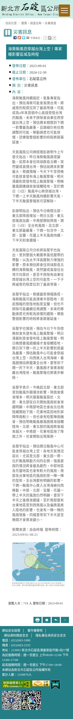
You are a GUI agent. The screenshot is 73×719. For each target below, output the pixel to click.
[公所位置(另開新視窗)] (41, 683)
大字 (54, 38)
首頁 (24, 23)
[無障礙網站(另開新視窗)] (16, 683)
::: (4, 23)
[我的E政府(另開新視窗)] (55, 684)
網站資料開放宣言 (16, 635)
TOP (65, 620)
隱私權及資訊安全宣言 (50, 635)
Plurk (19, 37)
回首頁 (47, 620)
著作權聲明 (35, 630)
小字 (45, 38)
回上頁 (56, 620)
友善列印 (27, 37)
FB (15, 37)
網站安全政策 (11, 630)
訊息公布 (36, 23)
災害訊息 (50, 23)
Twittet (23, 37)
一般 (50, 38)
